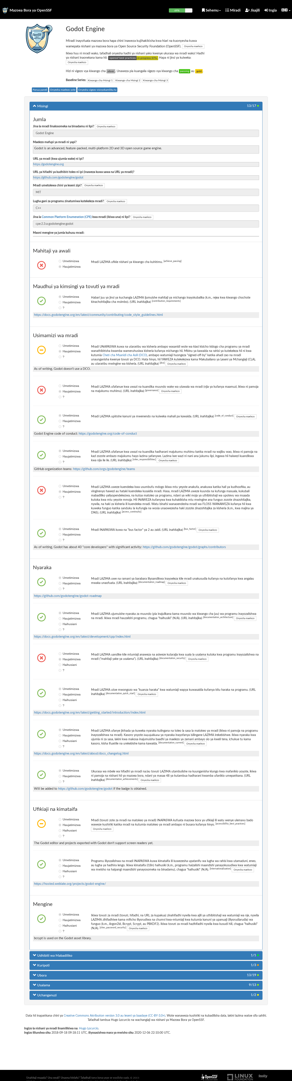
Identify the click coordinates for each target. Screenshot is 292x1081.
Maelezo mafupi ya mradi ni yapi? (55, 142)
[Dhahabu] (199, 71)
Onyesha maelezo (193, 46)
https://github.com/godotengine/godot (58, 177)
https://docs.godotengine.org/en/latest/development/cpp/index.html (82, 636)
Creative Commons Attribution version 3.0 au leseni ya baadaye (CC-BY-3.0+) (114, 1015)
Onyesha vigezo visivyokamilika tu (97, 90)
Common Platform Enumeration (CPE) (67, 217)
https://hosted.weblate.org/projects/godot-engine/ (70, 883)
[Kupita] (184, 71)
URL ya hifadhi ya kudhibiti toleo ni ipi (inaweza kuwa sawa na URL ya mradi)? (83, 172)
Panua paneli (40, 90)
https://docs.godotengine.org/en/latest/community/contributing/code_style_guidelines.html (98, 314)
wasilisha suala (121, 1078)
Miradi (234, 10)
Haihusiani (66, 624)
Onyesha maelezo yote (62, 90)
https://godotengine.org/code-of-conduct (108, 433)
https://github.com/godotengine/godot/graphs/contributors (184, 547)
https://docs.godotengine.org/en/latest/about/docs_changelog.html (81, 753)
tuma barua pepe (100, 1078)
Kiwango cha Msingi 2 (127, 80)
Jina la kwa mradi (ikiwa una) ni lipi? (81, 217)
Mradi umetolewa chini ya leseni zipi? (57, 185)
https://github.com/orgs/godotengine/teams (104, 469)
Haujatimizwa (66, 266)
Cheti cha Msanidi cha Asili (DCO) (125, 355)
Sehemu (212, 10)
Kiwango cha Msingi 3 (155, 80)
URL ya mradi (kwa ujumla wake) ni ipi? (58, 158)
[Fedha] (110, 71)
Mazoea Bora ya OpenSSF (31, 10)
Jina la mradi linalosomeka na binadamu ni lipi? (63, 126)
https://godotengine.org (48, 164)
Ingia (272, 10)
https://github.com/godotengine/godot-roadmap (68, 596)
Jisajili (255, 10)
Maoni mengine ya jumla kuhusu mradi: (58, 232)
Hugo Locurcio (88, 1028)
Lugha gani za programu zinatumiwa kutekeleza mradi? (68, 201)
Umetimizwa (66, 261)
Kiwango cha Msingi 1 (100, 80)
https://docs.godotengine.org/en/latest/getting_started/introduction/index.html (90, 712)
